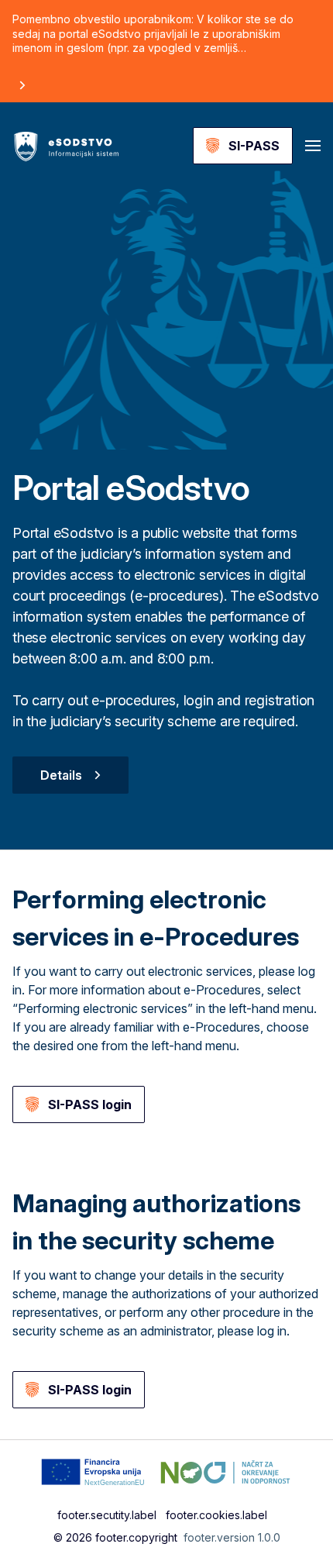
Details (61, 775)
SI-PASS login (90, 1104)
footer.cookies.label (216, 1514)
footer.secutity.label (106, 1514)
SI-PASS (254, 145)
